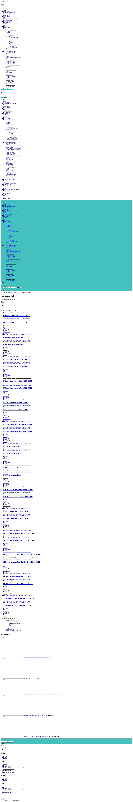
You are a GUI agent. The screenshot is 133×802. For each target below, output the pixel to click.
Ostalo (7, 78)
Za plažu (5, 23)
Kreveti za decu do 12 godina (15, 45)
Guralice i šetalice (7, 16)
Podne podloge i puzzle (11, 83)
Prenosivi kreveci (12, 46)
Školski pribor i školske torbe (9, 12)
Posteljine (5, 26)
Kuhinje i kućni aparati (11, 70)
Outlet (4, 10)
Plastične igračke (9, 80)
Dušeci (10, 40)
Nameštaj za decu (10, 38)
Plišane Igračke (6, 15)
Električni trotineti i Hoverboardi (13, 58)
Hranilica (8, 32)
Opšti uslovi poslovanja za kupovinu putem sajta (13, 767)
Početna (2, 292)
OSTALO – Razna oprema (12, 47)
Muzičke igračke (7, 13)
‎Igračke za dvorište (10, 63)
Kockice (5, 25)
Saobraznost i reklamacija (8, 769)
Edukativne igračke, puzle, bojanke (11, 18)
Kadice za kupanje (10, 33)
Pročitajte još (6, 330)
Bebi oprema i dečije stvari (9, 28)
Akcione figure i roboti (11, 52)
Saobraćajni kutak (10, 86)
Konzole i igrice (9, 68)
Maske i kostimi (6, 11)
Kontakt (5, 765)
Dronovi (8, 53)
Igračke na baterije (10, 61)
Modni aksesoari (9, 73)
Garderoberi (11, 41)
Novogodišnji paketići (11, 76)
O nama (5, 764)
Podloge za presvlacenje (11, 48)
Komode (11, 42)
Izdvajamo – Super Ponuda (9, 8)
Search (4, 286)
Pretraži (18, 287)
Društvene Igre (6, 21)
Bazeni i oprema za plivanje (15, 65)
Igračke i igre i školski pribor (9, 51)
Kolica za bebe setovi (13, 37)
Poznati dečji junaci (10, 85)
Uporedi (5, 333)
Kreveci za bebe (12, 43)
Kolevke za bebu (10, 35)
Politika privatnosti (7, 766)
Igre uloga (8, 66)
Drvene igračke (6, 22)
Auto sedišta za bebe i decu (12, 30)
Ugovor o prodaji (7, 770)
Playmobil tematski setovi (11, 81)
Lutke (7, 71)
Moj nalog (5, 1)
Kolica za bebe (6, 27)
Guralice (8, 31)
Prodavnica (5, 757)
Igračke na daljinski (7, 20)
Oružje (4, 17)
